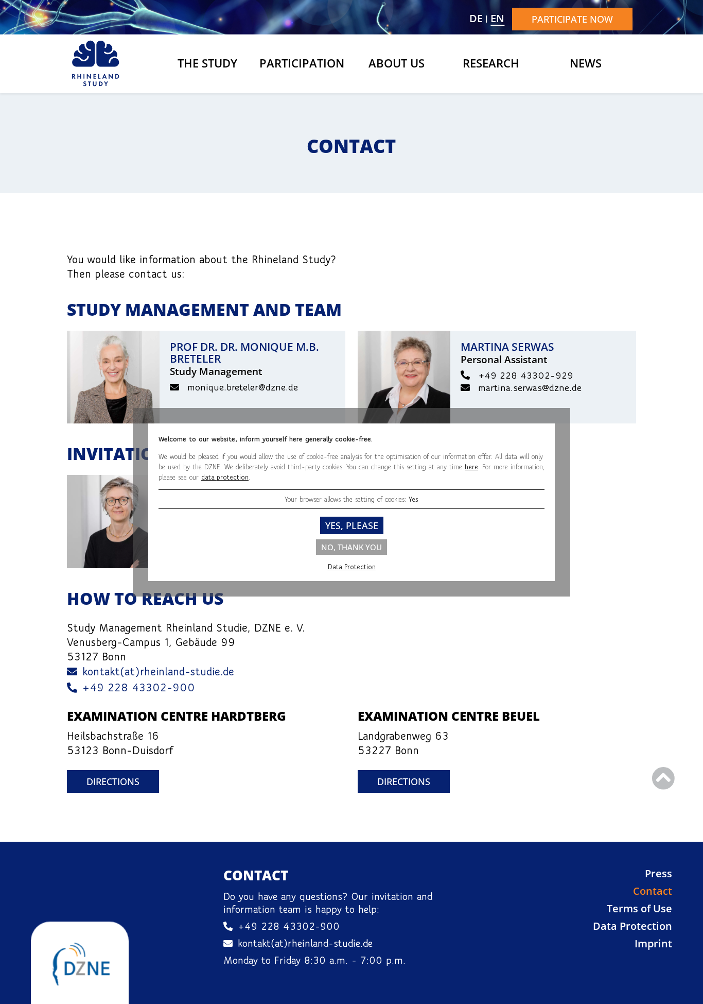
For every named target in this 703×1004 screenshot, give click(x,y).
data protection (225, 477)
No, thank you (351, 547)
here (471, 467)
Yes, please (351, 525)
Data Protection (352, 567)
